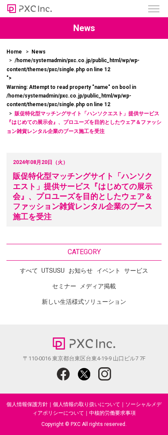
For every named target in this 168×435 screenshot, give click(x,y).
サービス (136, 270)
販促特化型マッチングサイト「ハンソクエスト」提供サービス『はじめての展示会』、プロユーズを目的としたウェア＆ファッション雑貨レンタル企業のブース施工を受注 (82, 196)
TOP (142, 412)
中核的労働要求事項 (112, 413)
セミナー (64, 286)
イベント (108, 270)
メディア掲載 (98, 286)
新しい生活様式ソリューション (84, 301)
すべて (29, 270)
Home (14, 52)
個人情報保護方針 (27, 404)
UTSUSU (53, 270)
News (38, 52)
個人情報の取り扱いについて (86, 404)
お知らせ (80, 270)
